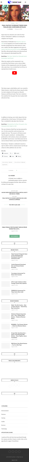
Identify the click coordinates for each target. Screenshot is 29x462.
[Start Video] (14, 78)
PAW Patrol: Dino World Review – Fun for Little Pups (19, 344)
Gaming (3, 418)
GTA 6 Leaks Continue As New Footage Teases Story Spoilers (19, 282)
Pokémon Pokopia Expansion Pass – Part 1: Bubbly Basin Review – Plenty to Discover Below (18, 316)
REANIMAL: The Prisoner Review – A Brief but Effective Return (19, 325)
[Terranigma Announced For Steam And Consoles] (5, 275)
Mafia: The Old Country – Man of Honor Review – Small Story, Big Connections (19, 306)
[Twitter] (13, 451)
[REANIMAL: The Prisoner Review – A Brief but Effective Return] (5, 326)
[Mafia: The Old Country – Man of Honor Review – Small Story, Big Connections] (5, 307)
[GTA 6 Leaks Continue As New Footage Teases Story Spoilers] (5, 284)
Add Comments (14, 236)
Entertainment (5, 410)
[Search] (27, 2)
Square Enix (4, 164)
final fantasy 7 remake (7, 162)
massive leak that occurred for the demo (11, 49)
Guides (3, 421)
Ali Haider (10, 29)
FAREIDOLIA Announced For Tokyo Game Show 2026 (18, 291)
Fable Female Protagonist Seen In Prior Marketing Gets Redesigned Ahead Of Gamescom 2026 (19, 256)
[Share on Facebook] (18, 170)
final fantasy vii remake (19, 162)
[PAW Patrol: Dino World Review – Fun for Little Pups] (5, 345)
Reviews (3, 425)
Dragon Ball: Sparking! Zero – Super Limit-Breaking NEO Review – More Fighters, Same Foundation (19, 335)
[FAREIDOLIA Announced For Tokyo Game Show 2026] (5, 292)
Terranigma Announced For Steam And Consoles (18, 274)
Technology (4, 428)
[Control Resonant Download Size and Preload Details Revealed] (5, 266)
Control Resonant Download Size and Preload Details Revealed (18, 266)
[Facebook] (10, 451)
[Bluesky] (19, 451)
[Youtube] (16, 451)
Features (3, 414)
